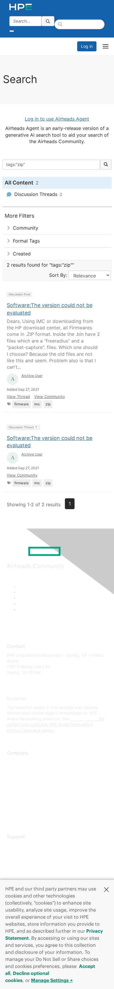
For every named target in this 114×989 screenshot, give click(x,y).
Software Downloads (26, 871)
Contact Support (23, 854)
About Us (15, 761)
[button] (106, 889)
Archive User (31, 375)
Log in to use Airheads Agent (57, 119)
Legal (12, 813)
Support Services (23, 845)
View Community (49, 396)
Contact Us (17, 779)
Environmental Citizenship (31, 787)
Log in (87, 46)
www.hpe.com (84, 718)
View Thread (18, 396)
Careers (14, 770)
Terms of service (22, 805)
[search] (48, 21)
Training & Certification (28, 863)
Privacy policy (20, 796)
